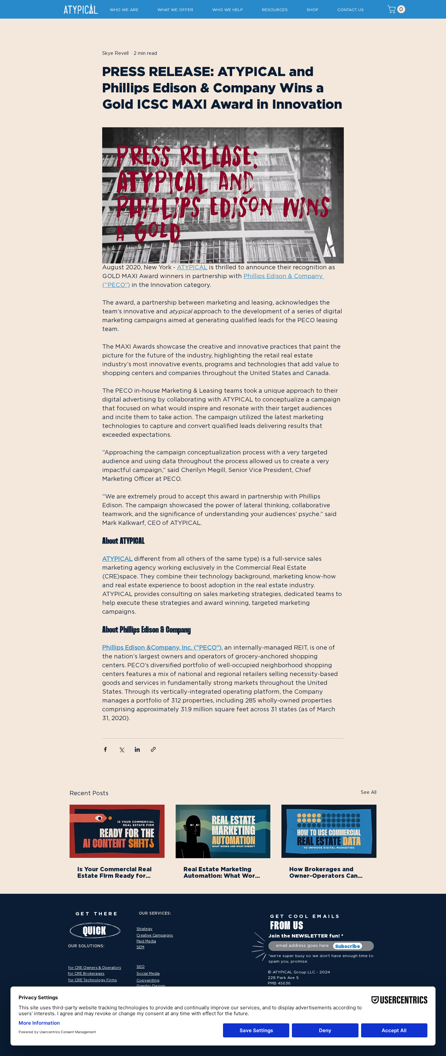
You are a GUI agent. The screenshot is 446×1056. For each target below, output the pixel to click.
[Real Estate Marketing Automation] (223, 831)
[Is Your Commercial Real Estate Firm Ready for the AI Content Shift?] (117, 831)
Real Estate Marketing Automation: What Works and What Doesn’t (222, 872)
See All (368, 792)
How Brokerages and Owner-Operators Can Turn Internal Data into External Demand (324, 872)
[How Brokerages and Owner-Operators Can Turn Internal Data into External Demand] (328, 831)
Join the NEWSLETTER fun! (304, 935)
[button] (128, 9)
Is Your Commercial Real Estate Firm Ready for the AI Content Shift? (114, 872)
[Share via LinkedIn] (137, 749)
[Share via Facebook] (105, 749)
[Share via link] (153, 749)
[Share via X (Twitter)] (121, 749)
